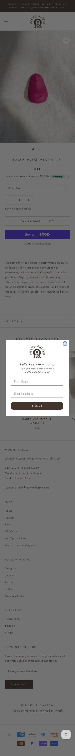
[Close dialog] (65, 344)
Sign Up (37, 406)
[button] (37, 351)
